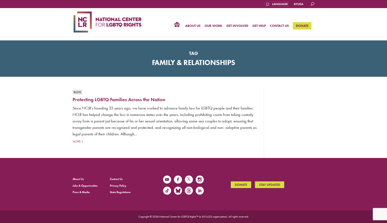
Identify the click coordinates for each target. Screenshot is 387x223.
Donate (302, 26)
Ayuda (298, 4)
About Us (193, 26)
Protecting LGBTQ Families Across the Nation (119, 99)
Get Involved (237, 26)
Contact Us (279, 26)
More (77, 141)
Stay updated (269, 185)
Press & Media (81, 192)
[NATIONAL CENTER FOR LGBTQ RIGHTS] (107, 21)
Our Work (213, 26)
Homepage (177, 25)
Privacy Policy (118, 185)
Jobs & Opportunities (85, 185)
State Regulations (120, 192)
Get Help (259, 26)
